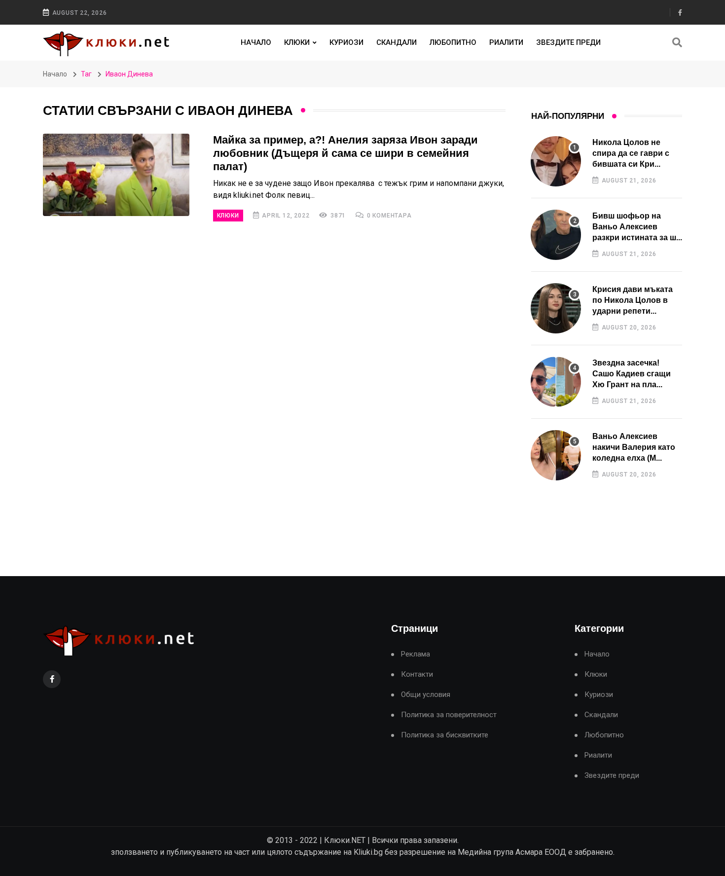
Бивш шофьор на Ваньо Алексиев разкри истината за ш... (637, 227)
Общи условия (425, 694)
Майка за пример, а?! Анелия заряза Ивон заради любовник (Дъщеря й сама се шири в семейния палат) (345, 153)
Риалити (506, 42)
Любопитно (453, 42)
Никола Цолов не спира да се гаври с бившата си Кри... (630, 153)
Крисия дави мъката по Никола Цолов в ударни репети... (632, 300)
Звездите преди (568, 42)
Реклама (415, 654)
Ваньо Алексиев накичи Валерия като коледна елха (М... (633, 447)
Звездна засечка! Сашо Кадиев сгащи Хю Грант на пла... (631, 374)
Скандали (396, 42)
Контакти (417, 674)
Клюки (297, 42)
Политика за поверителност (449, 715)
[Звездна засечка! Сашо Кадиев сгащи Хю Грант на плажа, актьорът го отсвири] (555, 381)
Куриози (346, 42)
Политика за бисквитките (444, 735)
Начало (256, 42)
